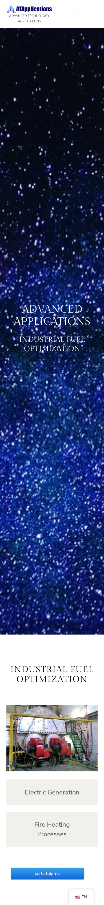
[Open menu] (75, 14)
